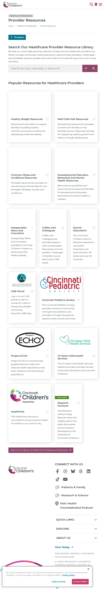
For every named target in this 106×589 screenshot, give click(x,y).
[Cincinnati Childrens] (29, 469)
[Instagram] (65, 471)
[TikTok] (57, 479)
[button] (91, 4)
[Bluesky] (73, 471)
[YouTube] (65, 479)
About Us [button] (63, 537)
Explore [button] (62, 528)
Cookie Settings (59, 581)
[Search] (94, 68)
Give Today (62, 547)
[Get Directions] (96, 4)
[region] (47, 576)
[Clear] (86, 68)
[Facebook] (57, 471)
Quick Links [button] (65, 519)
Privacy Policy (68, 575)
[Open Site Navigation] (100, 4)
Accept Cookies (80, 582)
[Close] (88, 569)
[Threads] (80, 471)
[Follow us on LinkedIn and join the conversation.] (88, 471)
